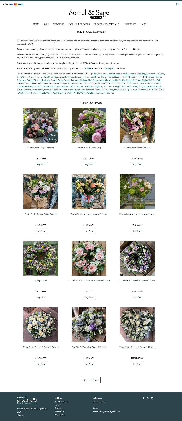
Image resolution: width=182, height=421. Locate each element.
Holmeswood (35, 83)
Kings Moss (77, 83)
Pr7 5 (111, 86)
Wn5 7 (156, 90)
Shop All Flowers (91, 380)
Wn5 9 (22, 93)
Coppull (134, 77)
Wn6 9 (49, 93)
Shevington (26, 90)
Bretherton (68, 77)
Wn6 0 (29, 93)
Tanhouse (90, 90)
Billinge (160, 74)
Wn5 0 (150, 90)
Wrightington (92, 93)
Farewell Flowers (79, 24)
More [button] (144, 24)
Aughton (132, 74)
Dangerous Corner (25, 80)
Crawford (143, 77)
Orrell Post (79, 86)
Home (36, 24)
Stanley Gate (79, 90)
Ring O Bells (120, 86)
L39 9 (97, 83)
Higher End (147, 80)
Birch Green (22, 77)
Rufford (151, 86)
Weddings (58, 24)
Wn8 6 (63, 93)
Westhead (142, 90)
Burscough (79, 77)
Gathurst (83, 80)
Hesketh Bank (105, 80)
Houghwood (54, 83)
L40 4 (109, 83)
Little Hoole (144, 83)
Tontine (98, 90)
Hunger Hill (65, 83)
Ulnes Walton (120, 90)
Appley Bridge (113, 74)
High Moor (136, 80)
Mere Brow (22, 86)
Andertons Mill (100, 74)
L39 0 (85, 83)
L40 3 (103, 83)
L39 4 (91, 83)
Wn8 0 (56, 93)
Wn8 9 (83, 93)
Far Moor (75, 80)
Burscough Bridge (92, 77)
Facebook (88, 68)
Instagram (110, 68)
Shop (46, 24)
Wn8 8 (76, 93)
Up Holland (132, 90)
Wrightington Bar (106, 93)
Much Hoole (43, 86)
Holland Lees (22, 83)
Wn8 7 (69, 93)
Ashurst (124, 74)
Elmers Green (57, 80)
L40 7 (128, 83)
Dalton (158, 77)
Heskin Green (125, 80)
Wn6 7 (36, 93)
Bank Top (141, 74)
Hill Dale (157, 80)
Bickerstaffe (151, 74)
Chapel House (107, 77)
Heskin (115, 80)
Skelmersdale (37, 90)
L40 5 (116, 83)
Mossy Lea (32, 86)
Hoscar (45, 83)
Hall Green (93, 80)
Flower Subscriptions (106, 24)
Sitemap (20, 415)
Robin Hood (132, 86)
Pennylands (97, 86)
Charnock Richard (122, 77)
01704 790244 (99, 402)
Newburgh (54, 86)
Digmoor (37, 80)
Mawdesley (155, 83)
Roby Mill (142, 86)
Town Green (107, 90)
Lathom (135, 83)
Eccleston (46, 80)
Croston (151, 77)
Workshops (130, 24)
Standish (47, 90)
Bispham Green (35, 77)
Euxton (67, 80)
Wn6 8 (42, 93)
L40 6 (122, 83)
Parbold (88, 86)
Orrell (71, 86)
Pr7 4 (106, 86)
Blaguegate (58, 77)
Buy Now (41, 164)
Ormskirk (64, 86)
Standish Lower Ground (62, 90)
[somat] (144, 398)
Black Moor (48, 77)
